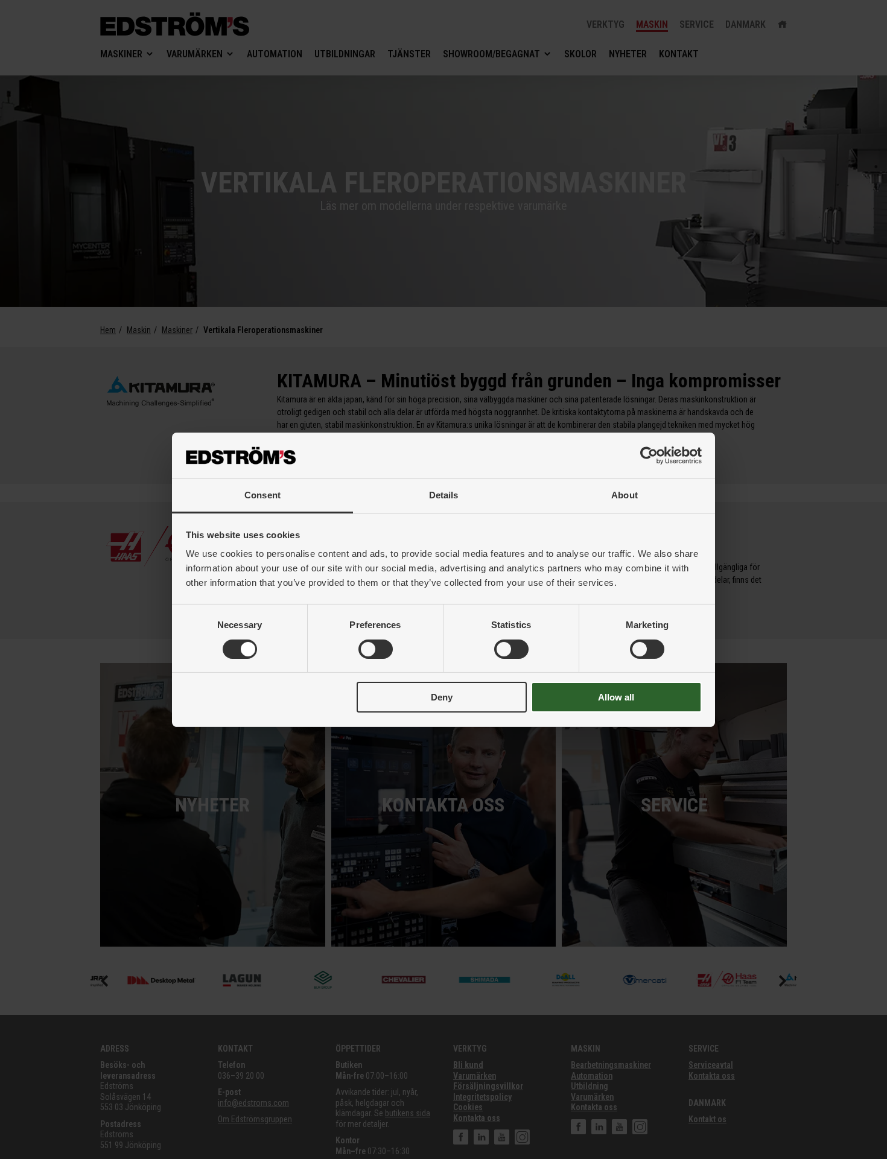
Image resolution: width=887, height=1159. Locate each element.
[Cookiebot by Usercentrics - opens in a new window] (649, 455)
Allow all (616, 697)
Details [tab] (444, 495)
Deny (442, 697)
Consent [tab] (262, 495)
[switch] (375, 649)
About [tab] (624, 495)
